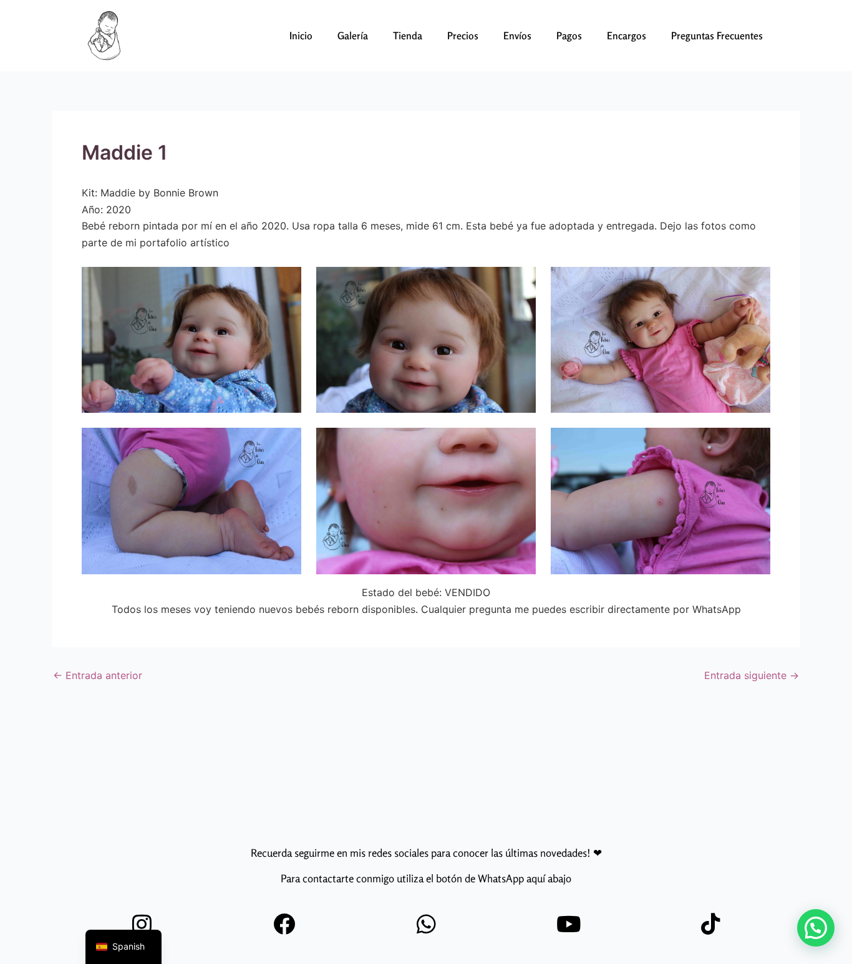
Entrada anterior (97, 675)
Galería (352, 35)
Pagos (569, 35)
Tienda (407, 35)
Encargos (626, 35)
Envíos (517, 35)
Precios (462, 35)
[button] (816, 928)
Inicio (300, 35)
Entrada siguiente (751, 675)
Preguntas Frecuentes (717, 35)
